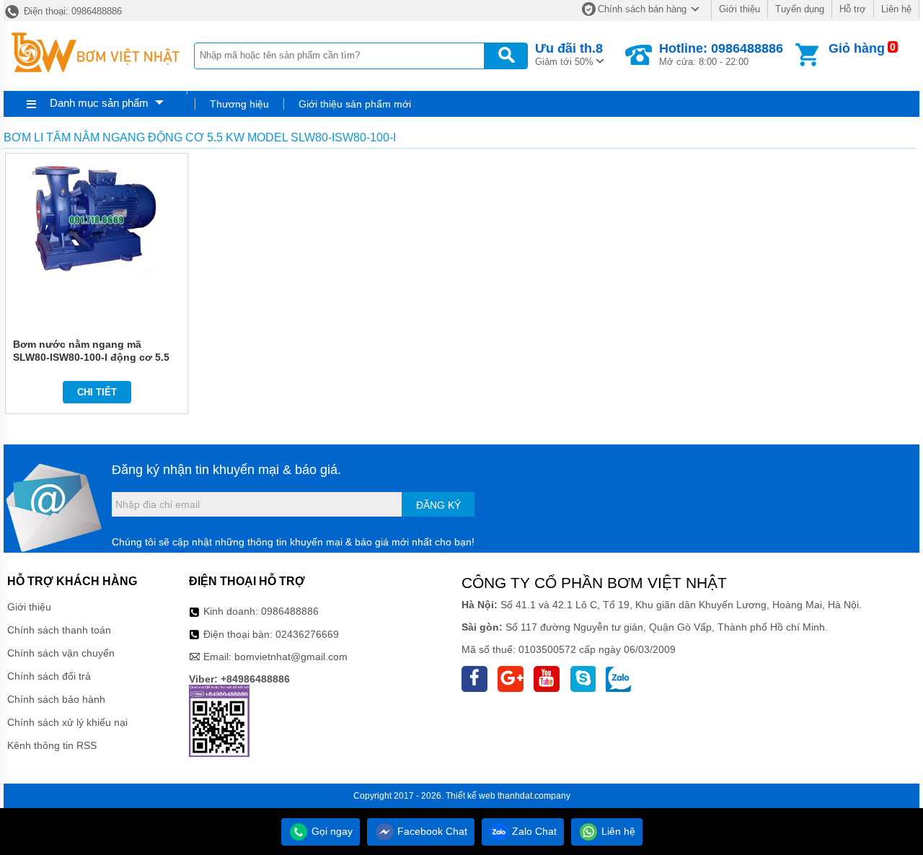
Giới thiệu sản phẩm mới (355, 104)
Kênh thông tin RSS (52, 745)
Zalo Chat (533, 831)
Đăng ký (438, 505)
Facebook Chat (430, 831)
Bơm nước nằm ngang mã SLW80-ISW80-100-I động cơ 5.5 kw (91, 357)
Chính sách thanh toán (59, 630)
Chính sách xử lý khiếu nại (67, 722)
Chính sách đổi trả (49, 676)
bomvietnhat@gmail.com (291, 656)
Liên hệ (896, 9)
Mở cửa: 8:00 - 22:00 (721, 54)
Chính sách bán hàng (642, 9)
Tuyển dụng (799, 9)
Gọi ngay (331, 831)
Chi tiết (97, 392)
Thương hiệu (239, 104)
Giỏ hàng (857, 48)
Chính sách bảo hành (56, 699)
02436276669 (307, 634)
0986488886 (290, 611)
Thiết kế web (470, 796)
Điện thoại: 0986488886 (71, 11)
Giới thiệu (739, 9)
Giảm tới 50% (569, 54)
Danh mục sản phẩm (99, 103)
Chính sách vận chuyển (61, 653)
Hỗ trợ (852, 9)
